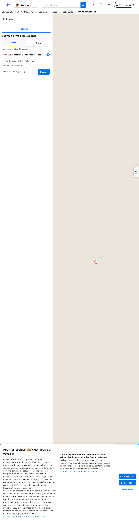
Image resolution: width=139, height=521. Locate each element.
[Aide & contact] (93, 5)
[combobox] (64, 5)
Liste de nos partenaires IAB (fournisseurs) (79, 471)
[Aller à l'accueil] (7, 5)
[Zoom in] (136, 168)
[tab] (14, 42)
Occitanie (42, 11)
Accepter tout (127, 476)
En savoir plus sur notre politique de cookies (25, 516)
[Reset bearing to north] (136, 175)
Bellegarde (68, 11)
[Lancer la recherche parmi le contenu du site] (83, 4)
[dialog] (69, 482)
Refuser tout (127, 483)
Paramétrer (127, 489)
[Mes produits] (101, 5)
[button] (34, 5)
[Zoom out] (136, 171)
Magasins (28, 11)
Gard (55, 11)
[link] (48, 55)
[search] (48, 19)
